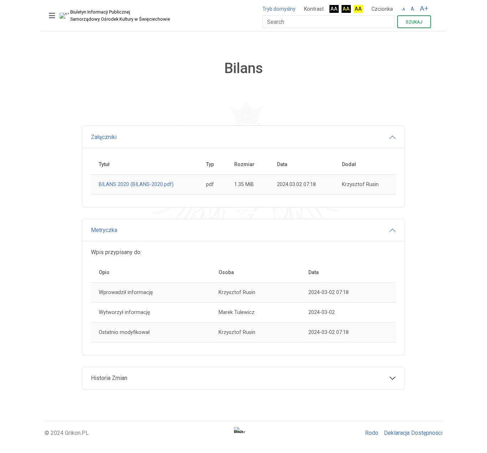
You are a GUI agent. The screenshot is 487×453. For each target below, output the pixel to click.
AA (334, 9)
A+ (424, 8)
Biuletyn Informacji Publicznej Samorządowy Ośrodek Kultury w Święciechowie (120, 15)
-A (403, 9)
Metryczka (104, 230)
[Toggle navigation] (52, 16)
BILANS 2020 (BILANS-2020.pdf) (136, 184)
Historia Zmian (109, 378)
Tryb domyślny (279, 9)
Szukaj (414, 22)
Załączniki (104, 137)
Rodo (371, 432)
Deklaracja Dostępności (413, 432)
